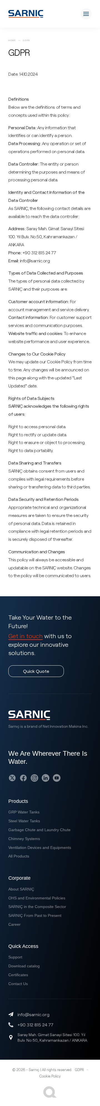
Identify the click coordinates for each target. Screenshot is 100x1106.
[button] (86, 13)
